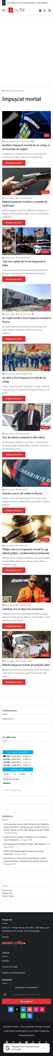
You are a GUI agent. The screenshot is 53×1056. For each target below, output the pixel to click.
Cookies (5, 961)
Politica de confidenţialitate (13, 973)
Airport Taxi (7, 893)
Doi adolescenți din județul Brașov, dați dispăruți (27, 3)
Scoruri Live (7, 890)
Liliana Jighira (9, 198)
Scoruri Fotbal (8, 896)
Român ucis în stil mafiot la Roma (22, 493)
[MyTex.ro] (18, 10)
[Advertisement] (26, 50)
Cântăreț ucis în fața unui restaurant (22, 609)
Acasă (6, 91)
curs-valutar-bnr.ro (15, 790)
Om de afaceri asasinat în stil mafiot (23, 437)
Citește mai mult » (14, 163)
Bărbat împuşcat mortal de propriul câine (26, 664)
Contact (5, 937)
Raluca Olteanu (10, 141)
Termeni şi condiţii (9, 967)
